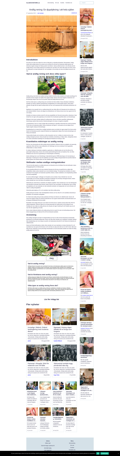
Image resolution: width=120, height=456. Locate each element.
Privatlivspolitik (104, 453)
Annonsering (51, 2)
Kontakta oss (69, 2)
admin (29, 341)
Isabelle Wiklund (58, 341)
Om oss (57, 2)
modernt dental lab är (87, 295)
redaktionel (74, 13)
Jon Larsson (40, 13)
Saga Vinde (56, 375)
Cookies (62, 2)
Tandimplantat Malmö (86, 32)
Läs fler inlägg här (51, 299)
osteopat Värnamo (85, 328)
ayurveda (83, 262)
